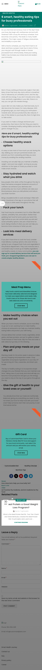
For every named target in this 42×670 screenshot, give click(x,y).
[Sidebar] (2, 203)
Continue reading (21, 522)
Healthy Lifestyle (9, 13)
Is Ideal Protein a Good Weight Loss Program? (21, 506)
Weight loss (21, 500)
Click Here (21, 306)
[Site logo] (21, 4)
